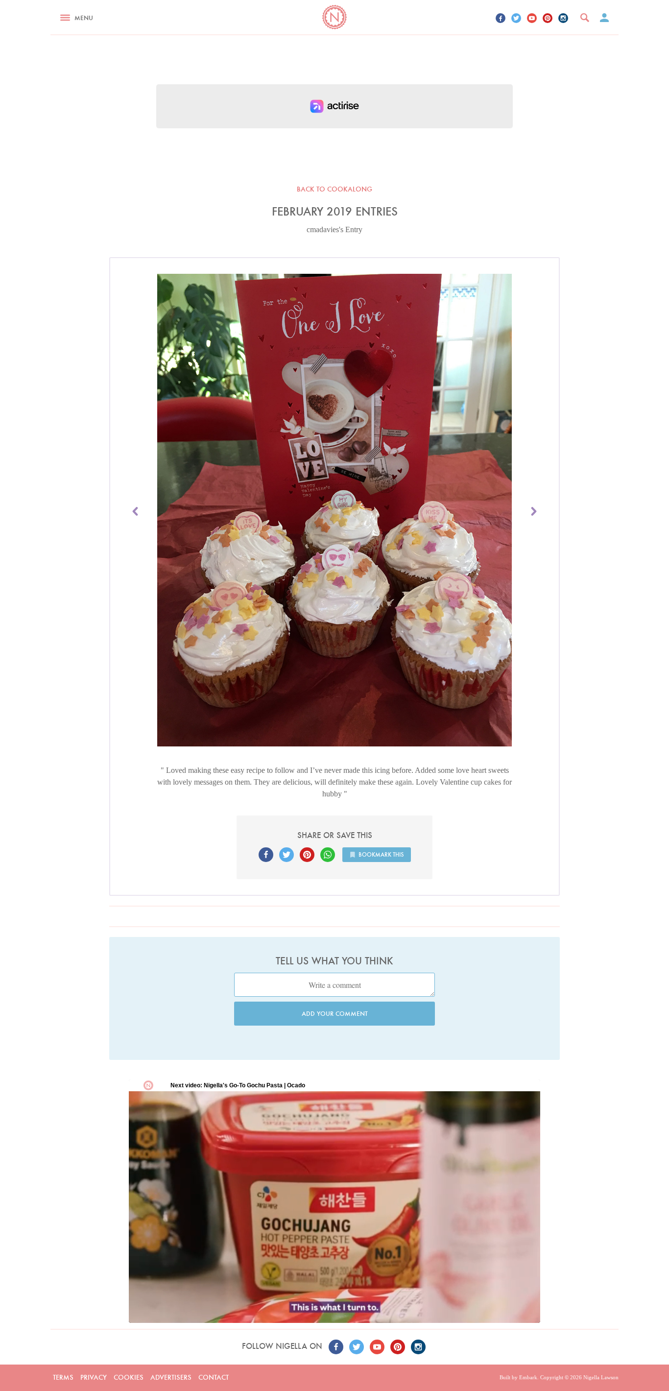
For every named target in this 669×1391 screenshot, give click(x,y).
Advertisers (170, 1377)
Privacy (93, 1377)
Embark (528, 1377)
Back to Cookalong (334, 189)
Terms (63, 1377)
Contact (213, 1377)
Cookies (128, 1377)
